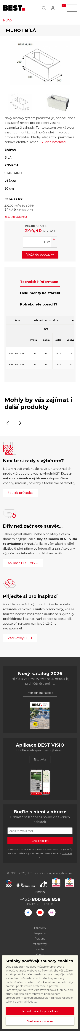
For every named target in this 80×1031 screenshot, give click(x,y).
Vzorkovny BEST (20, 638)
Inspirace (40, 933)
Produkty (40, 928)
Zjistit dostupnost (15, 216)
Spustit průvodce (20, 493)
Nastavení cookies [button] (40, 1021)
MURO (7, 20)
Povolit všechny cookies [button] (40, 1011)
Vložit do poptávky (40, 254)
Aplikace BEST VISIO (23, 563)
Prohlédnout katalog (40, 692)
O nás (40, 954)
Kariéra (40, 949)
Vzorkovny (40, 944)
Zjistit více (40, 759)
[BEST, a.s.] (28, 912)
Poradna (40, 938)
